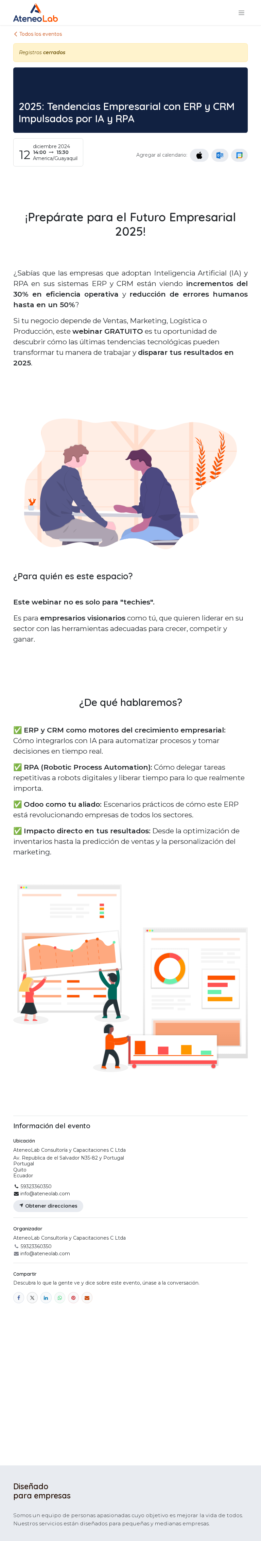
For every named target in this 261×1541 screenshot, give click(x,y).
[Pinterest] (73, 1297)
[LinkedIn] (45, 1297)
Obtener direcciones (50, 1206)
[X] (32, 1297)
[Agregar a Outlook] (219, 155)
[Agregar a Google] (239, 155)
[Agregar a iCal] (199, 155)
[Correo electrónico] (87, 1297)
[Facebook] (18, 1297)
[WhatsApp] (59, 1297)
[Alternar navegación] (241, 12)
